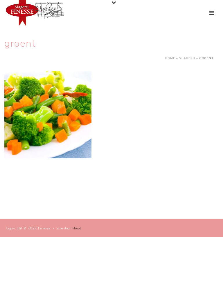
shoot (76, 228)
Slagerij (187, 58)
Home (170, 58)
